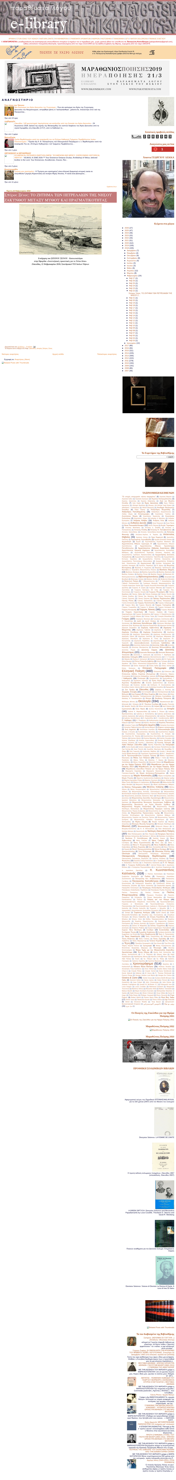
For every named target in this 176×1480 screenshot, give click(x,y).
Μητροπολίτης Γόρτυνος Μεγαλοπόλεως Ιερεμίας (157, 793)
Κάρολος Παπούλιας (166, 722)
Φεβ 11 (132, 323)
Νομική (126, 849)
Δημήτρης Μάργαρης (163, 636)
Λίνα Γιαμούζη (134, 751)
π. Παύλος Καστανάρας (154, 874)
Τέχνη (127, 943)
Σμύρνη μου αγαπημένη (24, 171)
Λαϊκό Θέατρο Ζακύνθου (132, 745)
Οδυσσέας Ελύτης (162, 851)
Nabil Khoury (134, 993)
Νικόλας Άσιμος (159, 838)
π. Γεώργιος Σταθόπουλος (136, 865)
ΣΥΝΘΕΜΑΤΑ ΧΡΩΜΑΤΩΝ (80, 39)
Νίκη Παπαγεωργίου (135, 834)
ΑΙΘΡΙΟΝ (96, 39)
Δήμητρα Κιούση (166, 625)
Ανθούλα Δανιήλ (138, 523)
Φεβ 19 (132, 303)
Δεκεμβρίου (132, 250)
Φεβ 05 (132, 335)
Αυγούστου (132, 261)
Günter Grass (147, 978)
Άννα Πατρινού (158, 523)
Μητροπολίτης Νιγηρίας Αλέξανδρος (136, 806)
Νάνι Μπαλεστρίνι (164, 828)
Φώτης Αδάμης (143, 952)
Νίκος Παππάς (169, 847)
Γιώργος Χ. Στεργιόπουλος (162, 614)
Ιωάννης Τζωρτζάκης (167, 716)
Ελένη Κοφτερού (140, 665)
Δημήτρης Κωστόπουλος (162, 634)
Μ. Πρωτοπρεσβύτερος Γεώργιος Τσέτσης (140, 756)
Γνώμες (125, 618)
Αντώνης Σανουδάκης (129, 532)
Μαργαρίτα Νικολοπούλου (156, 771)
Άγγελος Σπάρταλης (148, 501)
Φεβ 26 (132, 281)
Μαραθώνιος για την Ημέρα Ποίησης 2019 (156, 766)
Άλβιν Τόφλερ (140, 509)
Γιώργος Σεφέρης (155, 612)
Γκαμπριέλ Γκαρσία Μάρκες (131, 616)
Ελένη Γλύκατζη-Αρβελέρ (144, 661)
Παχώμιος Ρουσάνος (154, 895)
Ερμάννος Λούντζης (141, 680)
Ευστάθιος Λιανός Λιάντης (131, 687)
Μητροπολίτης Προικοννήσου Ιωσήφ (145, 813)
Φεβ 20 (132, 300)
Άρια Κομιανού (157, 537)
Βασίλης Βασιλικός (165, 572)
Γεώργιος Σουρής (140, 592)
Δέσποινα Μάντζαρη (164, 623)
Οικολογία (126, 853)
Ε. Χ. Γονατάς (169, 657)
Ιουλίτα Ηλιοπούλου (156, 709)
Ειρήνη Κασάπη (155, 659)
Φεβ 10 (132, 325)
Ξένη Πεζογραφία (144, 851)
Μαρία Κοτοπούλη (143, 775)
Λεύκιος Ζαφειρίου (144, 747)
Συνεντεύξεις (164, 930)
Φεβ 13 (132, 318)
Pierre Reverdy (161, 995)
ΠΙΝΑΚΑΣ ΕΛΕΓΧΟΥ (157, 39)
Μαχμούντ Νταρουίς (143, 784)
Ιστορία (39, 348)
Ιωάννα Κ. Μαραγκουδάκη (137, 711)
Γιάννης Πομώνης (128, 598)
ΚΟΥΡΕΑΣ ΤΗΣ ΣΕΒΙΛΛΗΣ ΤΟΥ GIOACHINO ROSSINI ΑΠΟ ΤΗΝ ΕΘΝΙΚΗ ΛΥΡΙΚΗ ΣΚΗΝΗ (151, 1451)
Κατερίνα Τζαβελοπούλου (133, 727)
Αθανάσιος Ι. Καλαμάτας (130, 507)
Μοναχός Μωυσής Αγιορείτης (143, 824)
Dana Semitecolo (165, 971)
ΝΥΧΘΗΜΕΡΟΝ (61, 39)
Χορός (137, 959)
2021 (127, 240)
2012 (127, 358)
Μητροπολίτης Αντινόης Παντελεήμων (146, 791)
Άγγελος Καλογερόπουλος (162, 499)
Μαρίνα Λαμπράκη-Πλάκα (133, 780)
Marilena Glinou (137, 988)
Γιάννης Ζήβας (137, 594)
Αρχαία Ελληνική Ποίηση (163, 539)
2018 (127, 248)
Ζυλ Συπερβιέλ (146, 692)
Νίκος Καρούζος (139, 847)
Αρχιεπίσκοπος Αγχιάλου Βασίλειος (158, 541)
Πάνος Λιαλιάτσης (147, 885)
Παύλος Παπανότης (130, 892)
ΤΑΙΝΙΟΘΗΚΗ (118, 39)
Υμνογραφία (147, 946)
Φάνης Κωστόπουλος (163, 945)
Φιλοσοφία (157, 948)
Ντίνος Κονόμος (160, 849)
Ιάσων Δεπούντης (145, 706)
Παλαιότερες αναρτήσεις (107, 354)
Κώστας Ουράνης (128, 742)
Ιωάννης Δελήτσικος (164, 714)
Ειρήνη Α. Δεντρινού (140, 659)
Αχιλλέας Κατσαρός (129, 565)
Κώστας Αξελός (136, 738)
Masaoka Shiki (151, 988)
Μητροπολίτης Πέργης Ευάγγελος (133, 811)
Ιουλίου (130, 263)
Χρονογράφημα (143, 963)
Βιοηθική (125, 579)
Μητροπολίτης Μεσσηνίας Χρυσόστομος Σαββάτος (151, 802)
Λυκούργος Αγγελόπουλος (150, 753)
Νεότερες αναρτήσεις (10, 354)
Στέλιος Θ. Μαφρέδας (139, 925)
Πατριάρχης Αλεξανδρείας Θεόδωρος (156, 888)
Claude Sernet (150, 971)
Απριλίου (131, 271)
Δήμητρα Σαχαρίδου (129, 627)
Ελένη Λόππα (166, 665)
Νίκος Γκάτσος (141, 840)
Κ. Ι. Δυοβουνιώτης (162, 718)
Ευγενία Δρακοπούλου (154, 683)
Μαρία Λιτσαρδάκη (164, 776)
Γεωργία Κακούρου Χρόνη (131, 585)
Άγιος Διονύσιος (151, 503)
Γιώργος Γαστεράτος (163, 605)
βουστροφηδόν (11, 169)
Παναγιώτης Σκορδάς (129, 885)
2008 (127, 368)
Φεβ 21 (132, 298)
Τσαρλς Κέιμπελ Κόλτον (130, 945)
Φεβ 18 (132, 305)
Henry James (149, 980)
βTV (127, 39)
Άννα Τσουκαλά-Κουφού (134, 525)
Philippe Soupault (147, 995)
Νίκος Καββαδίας (160, 845)
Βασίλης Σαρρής (156, 574)
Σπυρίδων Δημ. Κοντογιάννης (152, 915)
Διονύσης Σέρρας (149, 650)
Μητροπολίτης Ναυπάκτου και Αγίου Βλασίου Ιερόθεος (146, 804)
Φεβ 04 (132, 338)
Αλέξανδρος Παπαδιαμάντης (133, 512)
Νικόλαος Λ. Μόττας (149, 836)
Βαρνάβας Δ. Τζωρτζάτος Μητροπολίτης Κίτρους (139, 570)
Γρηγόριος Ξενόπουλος (161, 619)
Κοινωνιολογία (164, 729)
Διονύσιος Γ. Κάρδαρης (162, 655)
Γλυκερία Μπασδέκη (164, 616)
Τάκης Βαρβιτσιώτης (147, 934)
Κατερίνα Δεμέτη (147, 725)
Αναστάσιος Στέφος (140, 518)
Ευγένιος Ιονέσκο (140, 685)
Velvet (127, 1002)
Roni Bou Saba (167, 997)
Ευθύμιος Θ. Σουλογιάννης (161, 685)
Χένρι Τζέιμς (167, 956)
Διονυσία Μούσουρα (147, 652)
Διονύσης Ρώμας (128, 650)
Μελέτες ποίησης (155, 787)
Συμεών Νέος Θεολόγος (132, 930)
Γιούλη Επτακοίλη (128, 603)
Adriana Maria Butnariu (143, 966)
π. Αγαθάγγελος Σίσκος (164, 860)
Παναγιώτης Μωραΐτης (143, 883)
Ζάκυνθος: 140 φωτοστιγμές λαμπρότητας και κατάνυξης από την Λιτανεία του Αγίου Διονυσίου (53, 123)
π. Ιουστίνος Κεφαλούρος (163, 867)
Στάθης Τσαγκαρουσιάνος (155, 919)
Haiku (124, 980)
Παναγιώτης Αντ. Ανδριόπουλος (147, 879)
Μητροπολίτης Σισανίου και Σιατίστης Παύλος (138, 817)
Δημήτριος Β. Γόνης (150, 638)
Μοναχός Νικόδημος (164, 824)
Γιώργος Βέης (130, 605)
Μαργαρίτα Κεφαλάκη (133, 771)
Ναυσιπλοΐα (140, 831)
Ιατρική (157, 706)
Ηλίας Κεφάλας (149, 694)
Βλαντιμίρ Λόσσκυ (137, 579)
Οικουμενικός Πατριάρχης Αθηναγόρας (154, 853)
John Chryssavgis (152, 982)
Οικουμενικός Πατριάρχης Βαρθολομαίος (144, 856)
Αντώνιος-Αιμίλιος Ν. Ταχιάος (147, 534)
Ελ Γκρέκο (168, 659)
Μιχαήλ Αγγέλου (158, 822)
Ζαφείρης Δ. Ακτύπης (163, 689)
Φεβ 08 (132, 330)
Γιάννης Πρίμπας (144, 598)
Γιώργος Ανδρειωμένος (166, 603)
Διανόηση (126, 645)
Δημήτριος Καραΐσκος (142, 641)
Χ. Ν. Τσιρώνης (147, 954)
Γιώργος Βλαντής (145, 605)
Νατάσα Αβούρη (127, 831)
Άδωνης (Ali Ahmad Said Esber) (159, 505)
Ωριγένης (166, 964)
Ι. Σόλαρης (135, 704)
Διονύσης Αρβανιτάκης (142, 645)
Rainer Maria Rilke (151, 997)
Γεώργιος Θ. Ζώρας (139, 588)
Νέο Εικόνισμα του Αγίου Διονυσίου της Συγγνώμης (35, 107)
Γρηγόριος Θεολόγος (143, 619)
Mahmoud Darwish (156, 986)
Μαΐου (129, 268)
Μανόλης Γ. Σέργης (155, 760)
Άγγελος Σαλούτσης (129, 501)
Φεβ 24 (132, 286)
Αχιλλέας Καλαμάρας (163, 563)
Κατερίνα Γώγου (130, 725)
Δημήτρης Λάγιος (128, 636)
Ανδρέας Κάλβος (140, 520)
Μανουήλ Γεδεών (155, 762)
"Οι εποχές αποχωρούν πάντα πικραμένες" (139, 497)
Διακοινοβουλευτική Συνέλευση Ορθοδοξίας (152, 643)
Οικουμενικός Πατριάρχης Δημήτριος (135, 858)
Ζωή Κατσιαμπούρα (161, 692)
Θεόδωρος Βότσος (128, 701)
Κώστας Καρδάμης (128, 740)
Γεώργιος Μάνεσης (155, 588)
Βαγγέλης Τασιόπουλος (163, 567)
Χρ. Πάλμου (148, 959)
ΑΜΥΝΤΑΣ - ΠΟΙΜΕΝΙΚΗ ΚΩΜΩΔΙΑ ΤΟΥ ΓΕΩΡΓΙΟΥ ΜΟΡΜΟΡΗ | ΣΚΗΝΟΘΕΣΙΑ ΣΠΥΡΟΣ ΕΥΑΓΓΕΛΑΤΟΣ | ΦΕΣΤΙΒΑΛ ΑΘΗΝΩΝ (157, 1381)
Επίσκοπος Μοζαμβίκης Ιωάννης (144, 676)
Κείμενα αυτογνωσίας (166, 727)
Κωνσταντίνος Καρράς (166, 732)
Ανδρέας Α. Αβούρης (157, 518)
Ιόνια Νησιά (140, 709)
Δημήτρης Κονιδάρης (130, 632)
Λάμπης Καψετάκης (155, 744)
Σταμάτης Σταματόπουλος (144, 921)
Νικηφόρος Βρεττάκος (166, 834)
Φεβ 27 (132, 278)
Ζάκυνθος (32, 348)
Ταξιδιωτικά (167, 936)
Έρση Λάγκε (157, 680)
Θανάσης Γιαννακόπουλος (142, 696)
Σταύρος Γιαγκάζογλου (157, 923)
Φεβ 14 (132, 315)
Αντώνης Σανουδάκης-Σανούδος (152, 532)
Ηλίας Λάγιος (162, 694)
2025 (127, 230)
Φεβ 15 (132, 313)
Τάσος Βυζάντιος (128, 939)
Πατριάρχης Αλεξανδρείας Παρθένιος (135, 890)
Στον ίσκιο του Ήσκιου (14, 105)
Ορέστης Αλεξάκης (159, 858)
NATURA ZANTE (46, 39)
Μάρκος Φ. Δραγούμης (141, 782)
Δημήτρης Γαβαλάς (143, 630)
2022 (127, 238)
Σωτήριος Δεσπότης (165, 932)
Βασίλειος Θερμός (167, 570)
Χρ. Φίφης (160, 959)
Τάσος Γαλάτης (144, 939)
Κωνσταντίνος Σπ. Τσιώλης (131, 736)
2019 (127, 245)
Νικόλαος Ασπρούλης (131, 836)
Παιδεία (147, 876)
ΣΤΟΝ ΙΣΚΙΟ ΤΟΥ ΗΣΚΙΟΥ (27, 39)
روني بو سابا (169, 1004)
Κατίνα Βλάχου (150, 727)
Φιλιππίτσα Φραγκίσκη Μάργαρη (135, 948)
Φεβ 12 (132, 320)
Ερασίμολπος (154, 678)
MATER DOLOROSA (139, 39)
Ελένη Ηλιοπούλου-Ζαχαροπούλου (145, 663)
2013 (127, 356)
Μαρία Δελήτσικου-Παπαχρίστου (152, 773)
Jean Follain (137, 982)
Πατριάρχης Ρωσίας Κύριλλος (161, 890)
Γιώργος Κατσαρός (164, 607)
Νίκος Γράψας (158, 840)
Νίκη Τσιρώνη (150, 834)
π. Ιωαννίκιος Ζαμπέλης (132, 870)
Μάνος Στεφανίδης (139, 762)
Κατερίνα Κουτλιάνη (167, 725)
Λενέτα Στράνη (131, 747)
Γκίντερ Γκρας (149, 616)
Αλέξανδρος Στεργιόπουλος (161, 512)
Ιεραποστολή (127, 709)
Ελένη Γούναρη (162, 661)
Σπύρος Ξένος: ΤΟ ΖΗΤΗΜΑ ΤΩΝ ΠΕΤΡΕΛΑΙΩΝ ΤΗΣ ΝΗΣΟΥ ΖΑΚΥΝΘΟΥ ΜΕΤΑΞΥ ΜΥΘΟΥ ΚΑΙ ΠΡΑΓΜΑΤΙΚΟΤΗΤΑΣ (58, 197)
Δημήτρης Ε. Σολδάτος (162, 630)
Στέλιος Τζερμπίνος (157, 926)
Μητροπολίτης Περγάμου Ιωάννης (156, 809)
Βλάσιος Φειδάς (152, 579)
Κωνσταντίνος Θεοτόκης (146, 732)
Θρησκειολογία (165, 701)
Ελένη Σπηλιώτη (128, 668)
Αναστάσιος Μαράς (130, 516)
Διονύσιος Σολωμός (130, 657)
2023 (127, 235)
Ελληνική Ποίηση (133, 671)
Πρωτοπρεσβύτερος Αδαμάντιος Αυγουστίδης (139, 902)
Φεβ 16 (132, 310)
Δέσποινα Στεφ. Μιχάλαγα (131, 625)
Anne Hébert (149, 969)
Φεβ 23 (132, 288)
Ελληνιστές (157, 671)
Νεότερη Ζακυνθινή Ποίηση (161, 831)
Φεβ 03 (132, 340)
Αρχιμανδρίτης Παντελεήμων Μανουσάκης (137, 561)
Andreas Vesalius (165, 966)
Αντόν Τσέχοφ (153, 525)
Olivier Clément (147, 993)
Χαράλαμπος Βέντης (141, 956)
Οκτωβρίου (131, 255)
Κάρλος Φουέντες (150, 722)
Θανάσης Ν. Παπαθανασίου (132, 698)
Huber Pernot (162, 980)
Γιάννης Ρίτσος (127, 601)
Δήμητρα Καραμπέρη (150, 625)
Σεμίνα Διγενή (161, 912)
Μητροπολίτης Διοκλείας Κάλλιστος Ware (139, 796)
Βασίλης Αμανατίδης (149, 572)
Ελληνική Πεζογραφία (154, 668)
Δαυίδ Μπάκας (150, 621)
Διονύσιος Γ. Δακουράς (141, 655)
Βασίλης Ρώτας (142, 574)
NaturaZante (10, 137)
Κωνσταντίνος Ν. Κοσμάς (161, 734)
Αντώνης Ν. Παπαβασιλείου (160, 530)
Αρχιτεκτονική (146, 563)
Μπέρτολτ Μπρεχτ (162, 826)
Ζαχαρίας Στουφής (129, 692)
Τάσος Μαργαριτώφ (139, 941)
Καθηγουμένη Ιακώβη (156, 720)
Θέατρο (148, 698)
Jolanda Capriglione (129, 984)
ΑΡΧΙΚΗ (12, 39)
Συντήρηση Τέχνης (129, 932)
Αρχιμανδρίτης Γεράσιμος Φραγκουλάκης (137, 554)
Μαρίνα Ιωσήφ (169, 778)
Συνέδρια (149, 930)
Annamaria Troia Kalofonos (131, 969)
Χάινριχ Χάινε (162, 954)
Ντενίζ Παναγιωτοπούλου (141, 849)
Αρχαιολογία (126, 542)
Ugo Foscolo (169, 1000)
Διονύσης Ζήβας (158, 645)
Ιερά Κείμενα (167, 706)
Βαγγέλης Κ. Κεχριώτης (143, 567)
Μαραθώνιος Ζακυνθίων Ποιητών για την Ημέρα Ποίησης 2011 (150, 769)
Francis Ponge (127, 975)
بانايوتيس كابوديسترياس (152, 1004)
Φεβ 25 (132, 283)
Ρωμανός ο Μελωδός (158, 908)
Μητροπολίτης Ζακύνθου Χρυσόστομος (146, 798)
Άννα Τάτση (170, 523)
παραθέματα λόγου (40, 7)
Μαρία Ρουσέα (127, 778)
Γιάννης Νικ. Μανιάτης (146, 596)
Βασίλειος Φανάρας (132, 572)
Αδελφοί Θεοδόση (138, 505)
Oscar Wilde (160, 993)
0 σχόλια (29, 347)
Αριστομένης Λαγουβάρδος (141, 539)
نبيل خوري (129, 1006)
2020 (127, 243)
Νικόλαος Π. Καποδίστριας (136, 838)
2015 (127, 350)
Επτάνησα (141, 678)
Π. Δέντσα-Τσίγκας (155, 865)
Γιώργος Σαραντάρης (134, 612)
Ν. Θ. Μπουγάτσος (147, 828)
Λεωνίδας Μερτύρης (154, 749)
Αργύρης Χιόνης (142, 537)
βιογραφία (168, 577)
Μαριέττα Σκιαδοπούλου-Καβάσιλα (149, 778)
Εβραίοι (127, 659)
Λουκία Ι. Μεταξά (166, 751)
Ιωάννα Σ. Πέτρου (158, 711)
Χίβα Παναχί (126, 959)
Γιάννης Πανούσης (164, 596)
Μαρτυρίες (156, 782)
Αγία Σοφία (136, 503)
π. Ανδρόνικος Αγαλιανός (151, 862)
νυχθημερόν (10, 121)
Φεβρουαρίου (132, 276)
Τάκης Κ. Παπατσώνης (166, 934)
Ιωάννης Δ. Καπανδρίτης (145, 714)
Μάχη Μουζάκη (127, 784)
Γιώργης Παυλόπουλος (146, 603)
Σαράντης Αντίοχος (142, 912)
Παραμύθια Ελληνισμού (130, 888)
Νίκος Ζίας (159, 842)
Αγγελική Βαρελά (165, 496)
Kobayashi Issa (166, 984)
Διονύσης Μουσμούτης (140, 647)
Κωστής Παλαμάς (164, 743)
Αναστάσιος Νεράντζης (151, 516)
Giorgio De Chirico (165, 975)
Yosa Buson (156, 1002)
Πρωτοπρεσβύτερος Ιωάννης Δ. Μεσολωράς (151, 906)
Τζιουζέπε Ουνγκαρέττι (143, 943)
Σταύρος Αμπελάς (140, 923)
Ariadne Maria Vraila (164, 969)
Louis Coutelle (140, 986)
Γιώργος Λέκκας (147, 609)
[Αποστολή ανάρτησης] (33, 347)
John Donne (166, 982)
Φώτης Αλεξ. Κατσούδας (162, 952)
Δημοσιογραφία (158, 641)
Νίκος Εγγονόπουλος (142, 843)
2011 (127, 361)
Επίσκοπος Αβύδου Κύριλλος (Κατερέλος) (138, 674)
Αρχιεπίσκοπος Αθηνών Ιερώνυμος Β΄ (137, 544)
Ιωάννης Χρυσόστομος (132, 718)
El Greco (148, 973)
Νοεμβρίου (131, 253)
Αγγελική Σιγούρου (142, 499)
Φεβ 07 (132, 333)
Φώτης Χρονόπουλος (129, 954)
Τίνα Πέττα (168, 943)
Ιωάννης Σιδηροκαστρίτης (148, 716)
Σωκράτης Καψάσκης (147, 932)
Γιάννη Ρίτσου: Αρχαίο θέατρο (162, 1395)
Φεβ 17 (132, 308)
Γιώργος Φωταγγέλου (143, 614)
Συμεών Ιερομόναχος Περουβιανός (160, 928)
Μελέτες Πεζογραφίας (133, 787)
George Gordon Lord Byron (145, 975)
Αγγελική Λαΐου (127, 499)
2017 (127, 345)
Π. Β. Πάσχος (168, 863)
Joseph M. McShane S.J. (148, 984)
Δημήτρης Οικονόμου (130, 638)
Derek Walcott (127, 973)
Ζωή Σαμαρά (136, 694)
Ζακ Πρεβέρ (130, 690)
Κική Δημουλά (130, 729)
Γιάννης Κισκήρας (151, 594)
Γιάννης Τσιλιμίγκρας (163, 600)
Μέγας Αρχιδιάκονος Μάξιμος (163, 784)
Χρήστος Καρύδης (138, 961)
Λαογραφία (169, 745)
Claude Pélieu (136, 971)
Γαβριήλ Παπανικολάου (130, 583)
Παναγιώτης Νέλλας (163, 883)
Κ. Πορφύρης (141, 720)
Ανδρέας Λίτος (158, 520)
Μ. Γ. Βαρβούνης (168, 753)
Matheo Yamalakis (165, 988)
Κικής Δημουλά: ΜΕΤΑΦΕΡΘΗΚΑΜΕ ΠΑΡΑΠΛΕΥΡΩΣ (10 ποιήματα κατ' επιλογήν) (156, 1423)
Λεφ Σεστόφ (126, 749)
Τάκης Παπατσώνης (153, 936)
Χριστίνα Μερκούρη (155, 961)
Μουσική (126, 826)
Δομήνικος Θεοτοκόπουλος (152, 657)
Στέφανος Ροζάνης (138, 928)
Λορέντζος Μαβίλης (149, 751)
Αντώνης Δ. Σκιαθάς (153, 527)
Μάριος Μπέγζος (166, 780)
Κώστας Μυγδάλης (164, 740)
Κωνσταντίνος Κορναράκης (135, 734)
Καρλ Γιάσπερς (136, 722)
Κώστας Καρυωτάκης (146, 740)
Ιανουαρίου (131, 343)
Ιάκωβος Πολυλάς (168, 704)
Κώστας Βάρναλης (150, 738)
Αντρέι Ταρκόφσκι (167, 525)
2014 (127, 353)
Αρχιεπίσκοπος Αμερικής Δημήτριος (136, 550)
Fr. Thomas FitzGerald (163, 973)
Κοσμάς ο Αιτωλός (128, 732)
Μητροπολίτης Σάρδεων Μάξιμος (157, 815)
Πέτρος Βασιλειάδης (154, 897)
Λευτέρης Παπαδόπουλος (163, 747)
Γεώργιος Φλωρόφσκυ (157, 592)
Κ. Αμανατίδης (148, 718)
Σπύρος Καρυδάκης (157, 917)
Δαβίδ (139, 621)
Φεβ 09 (132, 328)
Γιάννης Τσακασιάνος (145, 600)
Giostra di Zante (129, 977)
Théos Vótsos (157, 999)
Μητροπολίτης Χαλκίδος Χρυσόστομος (149, 819)
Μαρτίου (130, 273)
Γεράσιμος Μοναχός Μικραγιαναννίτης (157, 583)
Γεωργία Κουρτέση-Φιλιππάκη (154, 585)
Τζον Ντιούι (158, 943)
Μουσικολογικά (144, 826)
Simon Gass (130, 999)
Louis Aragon (127, 986)
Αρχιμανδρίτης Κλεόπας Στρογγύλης (156, 559)
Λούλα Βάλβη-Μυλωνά (130, 753)
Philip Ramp (133, 995)
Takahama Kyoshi (143, 999)
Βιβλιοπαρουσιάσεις (148, 576)
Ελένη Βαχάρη (127, 661)
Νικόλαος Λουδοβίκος (166, 836)
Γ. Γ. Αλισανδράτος (165, 581)
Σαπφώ (127, 912)
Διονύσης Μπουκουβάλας (161, 647)
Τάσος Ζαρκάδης (159, 939)
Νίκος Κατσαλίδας (154, 847)
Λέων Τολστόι (138, 749)
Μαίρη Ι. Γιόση (160, 758)
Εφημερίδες (170, 687)
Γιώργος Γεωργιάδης (129, 607)
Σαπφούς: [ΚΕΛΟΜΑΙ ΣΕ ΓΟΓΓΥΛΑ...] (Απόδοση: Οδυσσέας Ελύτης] (159, 1339)
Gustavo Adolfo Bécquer (163, 978)
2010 (127, 363)
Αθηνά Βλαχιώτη (148, 507)
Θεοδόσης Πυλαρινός (163, 698)
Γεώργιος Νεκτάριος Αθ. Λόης (146, 590)
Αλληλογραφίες (143, 514)
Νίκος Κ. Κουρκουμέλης (142, 845)
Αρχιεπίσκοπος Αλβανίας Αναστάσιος (154, 548)
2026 (127, 228)
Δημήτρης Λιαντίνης (145, 636)
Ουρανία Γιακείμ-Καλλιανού (143, 860)
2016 (127, 348)
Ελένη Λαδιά (153, 665)
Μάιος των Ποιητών (141, 758)
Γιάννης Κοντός (166, 594)
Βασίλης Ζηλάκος (128, 574)
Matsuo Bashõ (127, 991)
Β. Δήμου (160, 565)
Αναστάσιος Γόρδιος (163, 514)
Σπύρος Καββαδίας (139, 917)
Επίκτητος (168, 671)
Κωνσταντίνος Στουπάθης (152, 736)
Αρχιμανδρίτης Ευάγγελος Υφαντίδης (148, 557)
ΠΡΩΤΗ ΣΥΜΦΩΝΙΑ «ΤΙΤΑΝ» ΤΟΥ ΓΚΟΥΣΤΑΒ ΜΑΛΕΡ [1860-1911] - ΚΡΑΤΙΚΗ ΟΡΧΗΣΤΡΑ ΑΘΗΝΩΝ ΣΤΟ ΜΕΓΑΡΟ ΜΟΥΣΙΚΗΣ (156, 1438)
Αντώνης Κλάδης (140, 530)
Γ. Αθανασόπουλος (148, 581)
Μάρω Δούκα (167, 782)
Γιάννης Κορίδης (128, 596)
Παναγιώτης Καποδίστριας (145, 881)
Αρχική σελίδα (58, 354)
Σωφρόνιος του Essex (129, 934)
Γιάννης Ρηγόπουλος (161, 598)
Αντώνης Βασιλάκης (132, 527)
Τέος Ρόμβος (169, 941)
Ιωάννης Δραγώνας (128, 716)
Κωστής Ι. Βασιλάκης (146, 742)
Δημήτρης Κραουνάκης (141, 634)
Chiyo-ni (125, 971)
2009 (127, 366)
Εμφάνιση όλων (112, 186)
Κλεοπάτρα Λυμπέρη (147, 729)
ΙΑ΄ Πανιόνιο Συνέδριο (150, 704)
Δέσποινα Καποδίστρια (142, 623)
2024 (127, 233)
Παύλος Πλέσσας (152, 892)
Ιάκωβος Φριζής (130, 706)
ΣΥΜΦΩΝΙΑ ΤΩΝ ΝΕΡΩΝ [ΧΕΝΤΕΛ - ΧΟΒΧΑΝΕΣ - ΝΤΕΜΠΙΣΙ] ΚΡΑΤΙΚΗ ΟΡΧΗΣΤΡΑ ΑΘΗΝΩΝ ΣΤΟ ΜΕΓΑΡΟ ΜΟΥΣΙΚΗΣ (159, 1408)
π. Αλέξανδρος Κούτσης (130, 862)
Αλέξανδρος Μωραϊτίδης (160, 510)
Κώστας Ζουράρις (165, 738)
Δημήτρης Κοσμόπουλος (152, 632)
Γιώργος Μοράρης (167, 609)
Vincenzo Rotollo (140, 1002)
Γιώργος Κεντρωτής (129, 610)
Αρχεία (138, 541)
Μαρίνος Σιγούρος (151, 780)
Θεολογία (144, 701)
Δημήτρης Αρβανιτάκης (150, 628)
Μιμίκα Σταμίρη (141, 822)
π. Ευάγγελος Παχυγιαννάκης (141, 867)
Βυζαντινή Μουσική (167, 579)
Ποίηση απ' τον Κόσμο (158, 899)
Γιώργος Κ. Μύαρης (147, 607)
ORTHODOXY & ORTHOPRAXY (18, 153)
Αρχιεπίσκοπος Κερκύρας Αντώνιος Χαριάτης (152, 552)
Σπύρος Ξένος (47, 348)
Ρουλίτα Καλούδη (139, 908)
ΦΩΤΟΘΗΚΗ (106, 39)
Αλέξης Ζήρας (127, 514)
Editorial (138, 973)
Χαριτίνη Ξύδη (156, 956)
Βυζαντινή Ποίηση (131, 581)
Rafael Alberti (136, 997)
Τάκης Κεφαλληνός (132, 936)
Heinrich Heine (135, 980)
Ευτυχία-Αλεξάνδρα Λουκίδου (153, 687)
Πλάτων (139, 899)
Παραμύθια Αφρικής (164, 885)
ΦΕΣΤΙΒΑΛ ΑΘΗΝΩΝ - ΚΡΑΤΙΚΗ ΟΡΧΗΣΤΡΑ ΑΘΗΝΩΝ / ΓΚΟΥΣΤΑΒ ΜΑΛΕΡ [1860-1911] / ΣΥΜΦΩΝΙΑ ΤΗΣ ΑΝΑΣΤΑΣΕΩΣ (156, 1365)
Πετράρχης (138, 897)
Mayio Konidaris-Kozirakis (144, 991)
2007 (127, 371)
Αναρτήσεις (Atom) (22, 359)
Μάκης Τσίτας (138, 760)
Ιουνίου (130, 266)
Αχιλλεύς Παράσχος (146, 565)
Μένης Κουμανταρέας (138, 789)
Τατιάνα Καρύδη (155, 941)
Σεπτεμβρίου (132, 258)
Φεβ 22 (132, 291)
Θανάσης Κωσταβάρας (163, 696)
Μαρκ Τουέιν (126, 782)
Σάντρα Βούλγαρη (168, 910)
